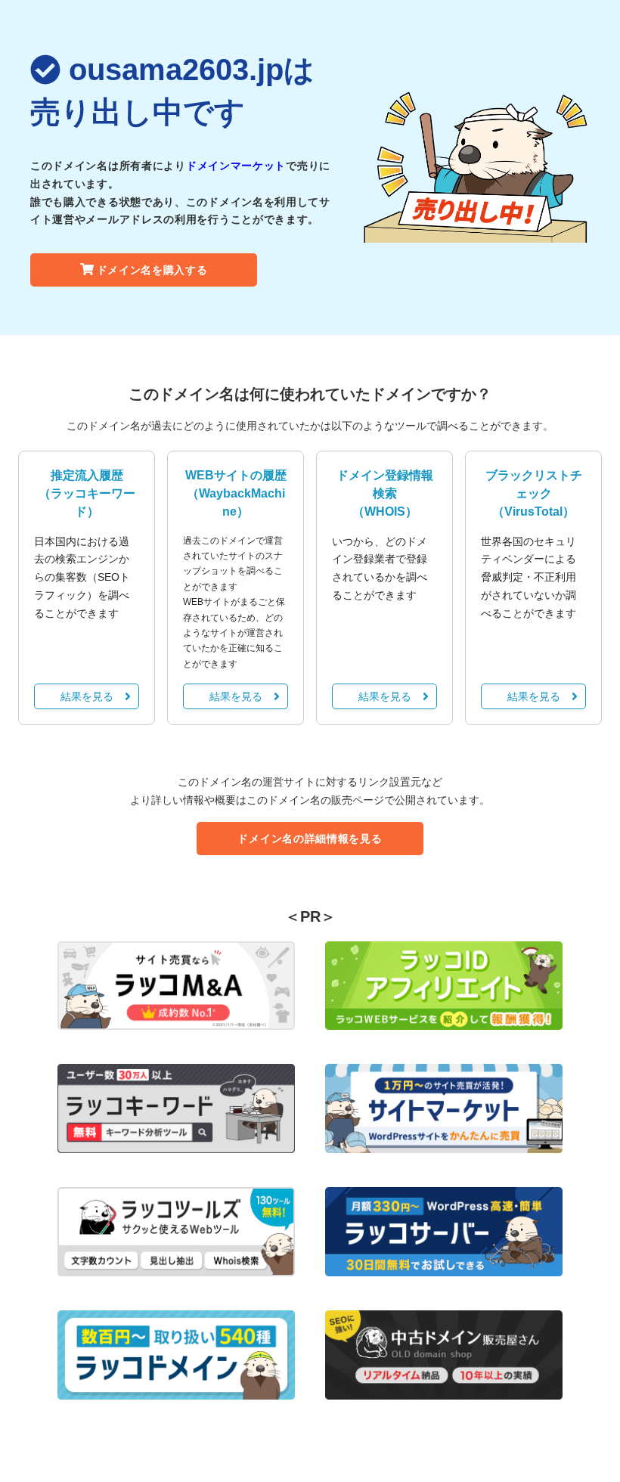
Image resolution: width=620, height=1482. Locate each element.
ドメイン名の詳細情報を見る (309, 838)
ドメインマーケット (236, 166)
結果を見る (86, 696)
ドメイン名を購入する (152, 270)
